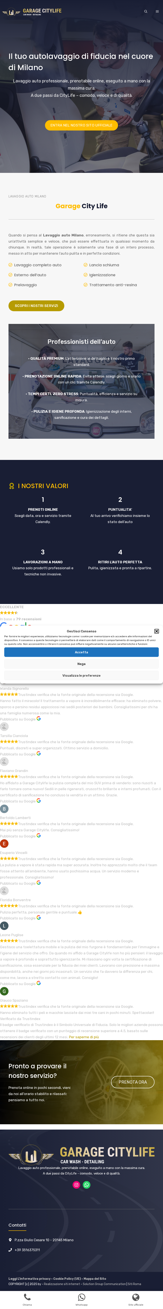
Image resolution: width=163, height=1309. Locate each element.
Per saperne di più (84, 1037)
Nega (81, 664)
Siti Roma (134, 1284)
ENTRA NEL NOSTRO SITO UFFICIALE (82, 125)
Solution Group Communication (104, 1284)
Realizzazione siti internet (62, 1284)
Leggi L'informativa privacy (29, 1279)
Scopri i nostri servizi (36, 306)
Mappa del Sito (95, 1279)
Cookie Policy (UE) (67, 1279)
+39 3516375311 (27, 1250)
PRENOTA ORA (133, 1082)
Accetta (81, 652)
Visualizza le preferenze (81, 675)
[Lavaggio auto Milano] (31, 12)
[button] (157, 631)
